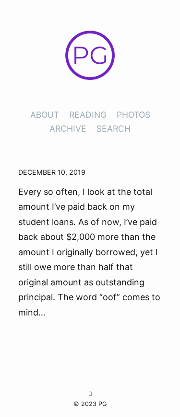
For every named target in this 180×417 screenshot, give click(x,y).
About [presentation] (44, 115)
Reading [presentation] (88, 115)
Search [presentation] (113, 129)
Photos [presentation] (133, 115)
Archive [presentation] (67, 129)
